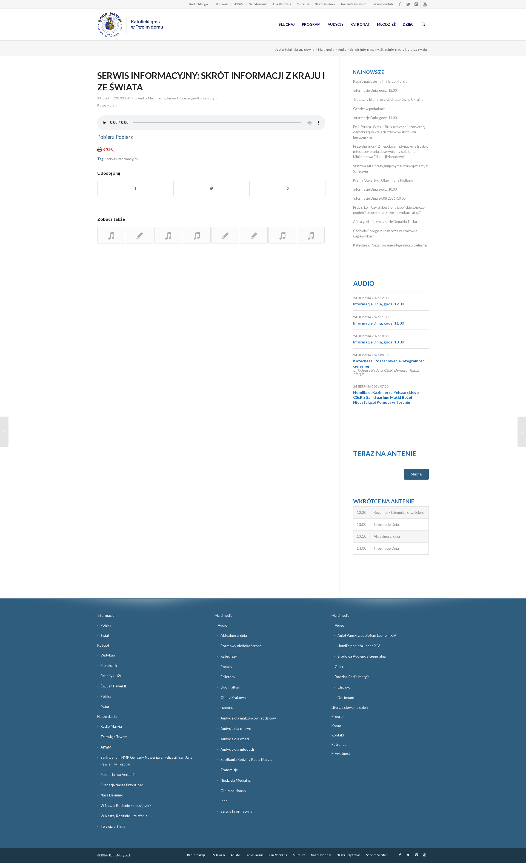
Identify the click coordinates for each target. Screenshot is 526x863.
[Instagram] (416, 4)
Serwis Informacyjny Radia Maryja (192, 98)
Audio (342, 49)
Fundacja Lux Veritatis (118, 774)
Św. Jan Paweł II (113, 686)
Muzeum (303, 4)
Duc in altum (230, 687)
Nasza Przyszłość (353, 4)
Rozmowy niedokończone (241, 646)
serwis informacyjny (122, 159)
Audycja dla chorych (237, 728)
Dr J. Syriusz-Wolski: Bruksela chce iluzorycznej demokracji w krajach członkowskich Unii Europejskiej (389, 132)
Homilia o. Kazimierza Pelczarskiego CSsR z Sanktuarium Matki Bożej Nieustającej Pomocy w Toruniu (386, 397)
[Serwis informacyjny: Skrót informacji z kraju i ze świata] (168, 235)
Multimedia (326, 49)
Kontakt (337, 735)
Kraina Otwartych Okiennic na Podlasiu (383, 180)
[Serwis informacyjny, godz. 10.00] (311, 235)
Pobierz (106, 137)
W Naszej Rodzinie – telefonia (124, 816)
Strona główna (304, 49)
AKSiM (239, 4)
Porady (226, 666)
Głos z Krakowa (233, 697)
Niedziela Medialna (236, 780)
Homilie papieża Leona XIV (359, 646)
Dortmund (346, 697)
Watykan (108, 655)
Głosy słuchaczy (233, 791)
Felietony (228, 677)
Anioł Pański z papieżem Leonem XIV (367, 635)
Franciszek (109, 665)
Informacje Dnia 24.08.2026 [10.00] (380, 198)
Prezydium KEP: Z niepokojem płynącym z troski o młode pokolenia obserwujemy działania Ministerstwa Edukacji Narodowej (390, 151)
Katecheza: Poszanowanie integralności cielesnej (390, 245)
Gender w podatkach (369, 109)
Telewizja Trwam (114, 737)
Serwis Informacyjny (237, 811)
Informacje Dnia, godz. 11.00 (375, 118)
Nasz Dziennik (325, 4)
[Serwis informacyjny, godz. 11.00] (196, 235)
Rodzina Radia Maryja (352, 677)
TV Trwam (221, 4)
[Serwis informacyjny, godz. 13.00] (111, 235)
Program (338, 716)
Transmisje (229, 770)
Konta (336, 726)
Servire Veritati (382, 4)
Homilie (227, 708)
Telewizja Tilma (113, 826)
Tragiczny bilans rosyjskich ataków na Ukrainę (388, 99)
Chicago (344, 687)
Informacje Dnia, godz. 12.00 (375, 90)
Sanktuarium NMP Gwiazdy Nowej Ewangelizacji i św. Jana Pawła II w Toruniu (147, 760)
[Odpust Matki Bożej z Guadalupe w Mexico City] (4, 432)
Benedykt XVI (111, 675)
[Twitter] (408, 4)
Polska (106, 625)
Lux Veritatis (282, 4)
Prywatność (340, 753)
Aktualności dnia (234, 635)
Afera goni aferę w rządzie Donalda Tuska (385, 221)
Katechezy (229, 656)
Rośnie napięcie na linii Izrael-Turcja (380, 81)
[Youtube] (425, 4)
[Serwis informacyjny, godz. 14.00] (225, 235)
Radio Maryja (198, 4)
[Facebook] (400, 4)
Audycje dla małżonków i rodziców (248, 718)
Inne (224, 801)
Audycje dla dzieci (235, 739)
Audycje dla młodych (237, 749)
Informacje (105, 615)
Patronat (338, 744)
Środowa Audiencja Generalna (362, 656)
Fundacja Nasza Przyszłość (122, 785)
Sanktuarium (258, 4)
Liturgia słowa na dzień (349, 707)
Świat (105, 635)
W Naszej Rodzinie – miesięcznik (126, 805)
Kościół (103, 645)
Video (339, 625)
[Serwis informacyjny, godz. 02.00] (139, 235)
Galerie (340, 666)
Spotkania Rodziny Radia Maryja (246, 759)
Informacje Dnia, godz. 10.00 (375, 189)
